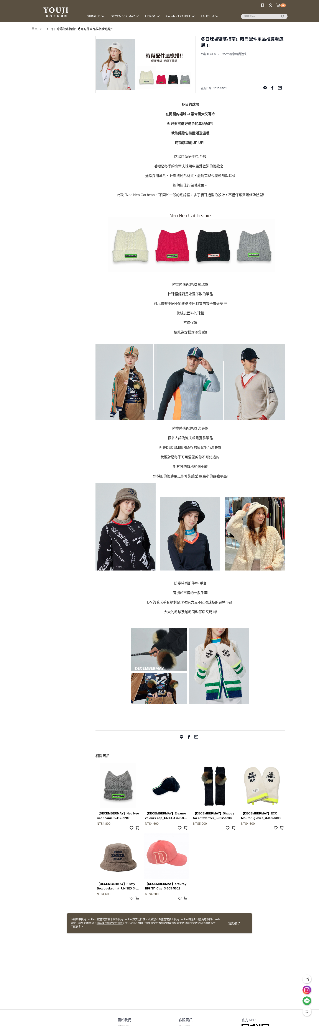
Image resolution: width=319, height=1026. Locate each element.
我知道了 (234, 923)
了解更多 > (77, 926)
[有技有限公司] (55, 11)
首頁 (34, 29)
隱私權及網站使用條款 (110, 923)
